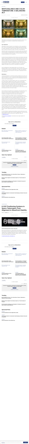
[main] (14, 442)
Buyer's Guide (3, 6)
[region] (14, 158)
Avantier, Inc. (7, 212)
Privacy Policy (3, 442)
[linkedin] (13, 17)
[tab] (4, 157)
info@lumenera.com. (5, 114)
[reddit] (15, 17)
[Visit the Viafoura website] (25, 160)
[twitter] (14, 17)
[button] (2, 2)
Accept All (25, 442)
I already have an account (14, 166)
